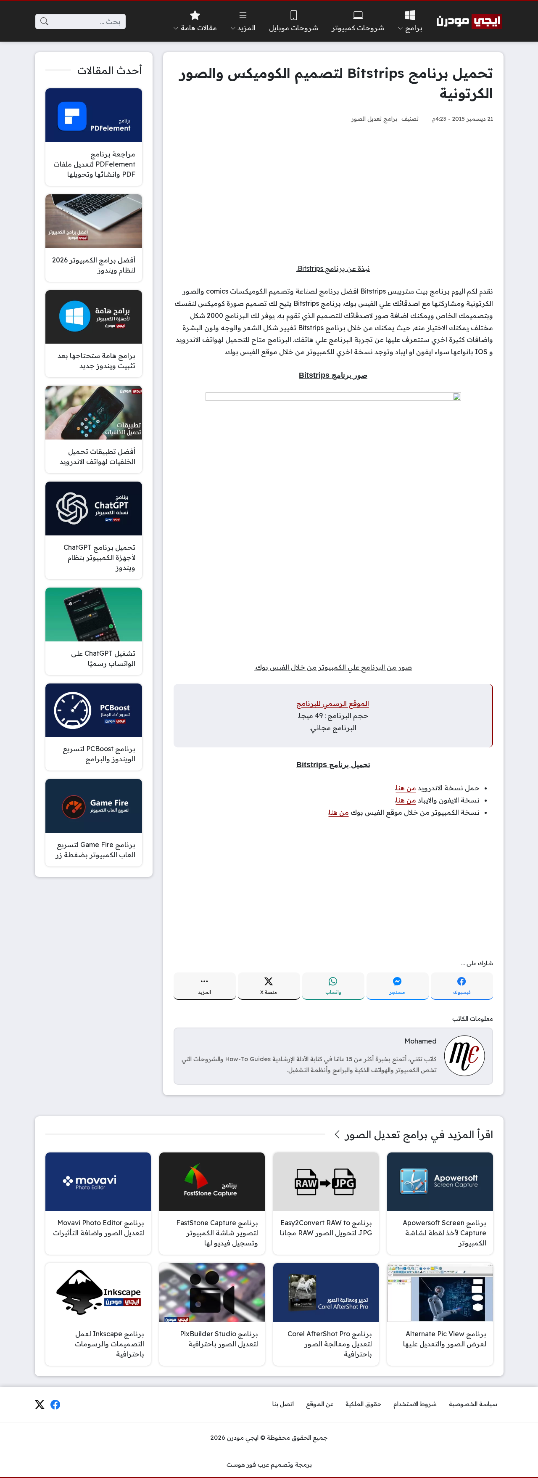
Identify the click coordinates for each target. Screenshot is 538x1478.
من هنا (406, 788)
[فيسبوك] (55, 1404)
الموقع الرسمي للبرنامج (332, 703)
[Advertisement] (333, 193)
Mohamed (420, 1041)
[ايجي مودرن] (469, 21)
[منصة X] (39, 1404)
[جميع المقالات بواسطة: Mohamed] (464, 1055)
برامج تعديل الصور (374, 118)
